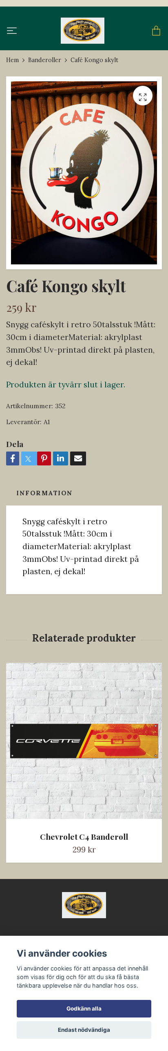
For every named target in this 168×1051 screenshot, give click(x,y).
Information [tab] (44, 493)
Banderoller (44, 60)
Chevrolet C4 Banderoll (84, 836)
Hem (12, 60)
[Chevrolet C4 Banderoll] (84, 744)
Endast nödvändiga (84, 1029)
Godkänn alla (84, 1008)
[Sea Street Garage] (82, 30)
